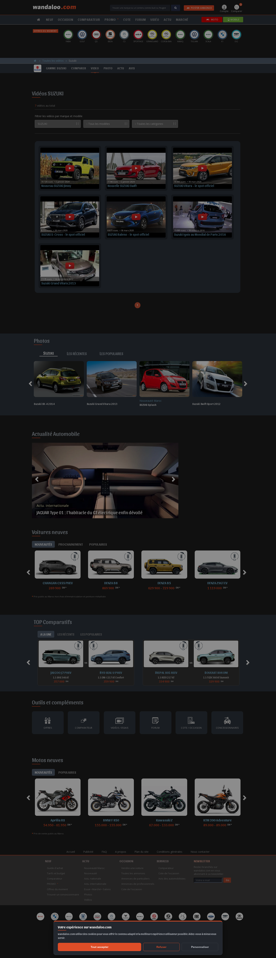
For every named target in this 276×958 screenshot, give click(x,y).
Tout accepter (99, 946)
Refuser (161, 946)
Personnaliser (200, 946)
